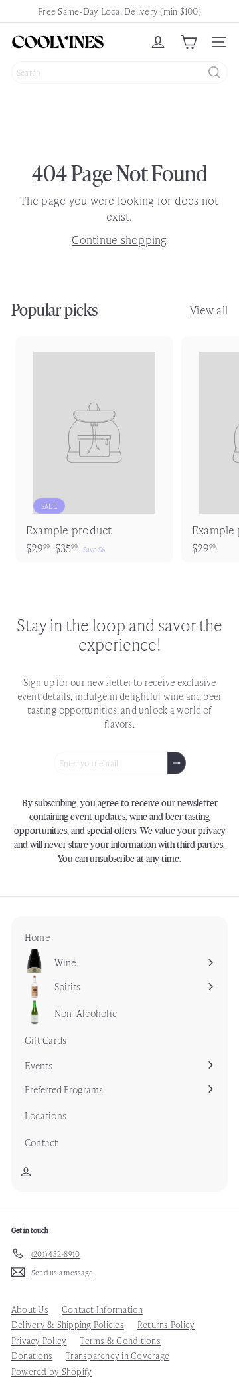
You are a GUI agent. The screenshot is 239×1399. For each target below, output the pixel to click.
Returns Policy (166, 1324)
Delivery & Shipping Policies (67, 1324)
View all (209, 310)
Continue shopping (119, 239)
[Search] (214, 72)
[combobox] (119, 72)
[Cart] (188, 42)
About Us (29, 1309)
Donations (31, 1355)
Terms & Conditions (120, 1340)
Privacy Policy (38, 1340)
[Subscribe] (176, 763)
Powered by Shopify (51, 1371)
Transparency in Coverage (117, 1355)
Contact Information (102, 1309)
